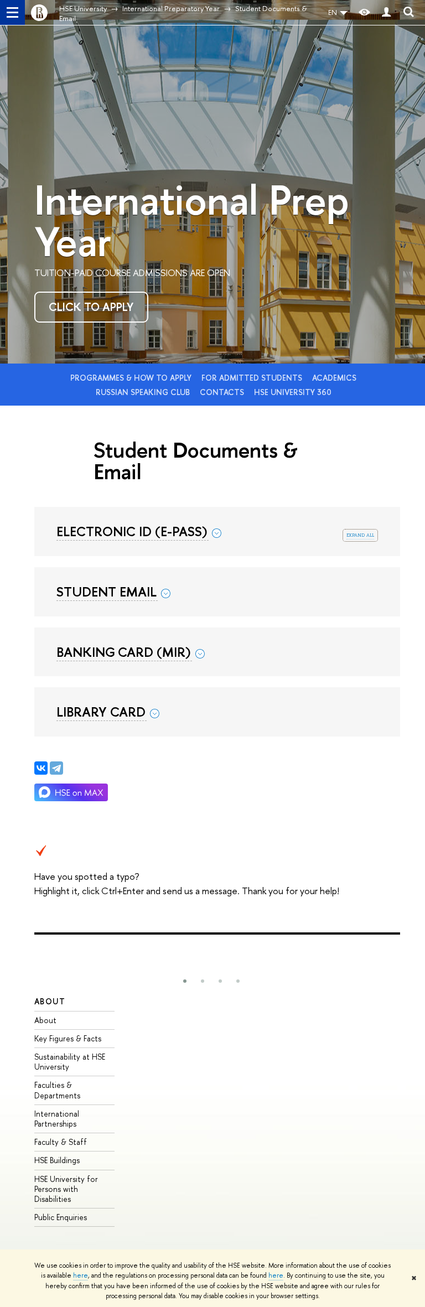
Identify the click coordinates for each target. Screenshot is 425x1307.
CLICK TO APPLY (91, 306)
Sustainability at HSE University (69, 1061)
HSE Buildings (57, 1160)
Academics (334, 377)
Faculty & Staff (60, 1142)
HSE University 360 (292, 392)
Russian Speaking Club (144, 392)
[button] (185, 981)
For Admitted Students (252, 377)
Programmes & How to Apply (132, 377)
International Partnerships (56, 1118)
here (80, 1275)
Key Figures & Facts (67, 1038)
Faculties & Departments (57, 1090)
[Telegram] (56, 768)
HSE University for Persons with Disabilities (66, 1189)
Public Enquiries (60, 1217)
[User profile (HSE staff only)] (386, 12)
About (49, 1001)
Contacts (223, 392)
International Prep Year (191, 220)
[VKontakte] (41, 768)
